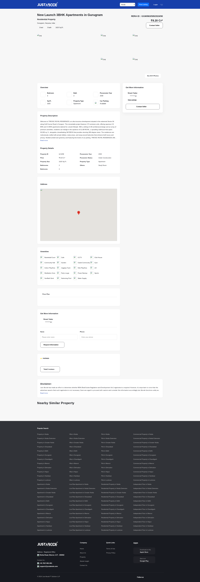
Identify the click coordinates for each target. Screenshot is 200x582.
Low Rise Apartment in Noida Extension (82, 488)
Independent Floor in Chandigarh (144, 509)
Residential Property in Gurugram (112, 505)
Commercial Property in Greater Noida (146, 442)
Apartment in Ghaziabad (45, 497)
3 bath (49, 27)
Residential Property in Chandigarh (112, 509)
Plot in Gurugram (106, 455)
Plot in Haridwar (106, 476)
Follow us (140, 577)
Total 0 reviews (49, 369)
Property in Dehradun (44, 467)
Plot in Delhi (105, 451)
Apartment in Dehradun (45, 517)
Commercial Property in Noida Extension (146, 438)
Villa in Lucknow (74, 480)
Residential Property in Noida (110, 484)
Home (82, 548)
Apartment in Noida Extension (47, 488)
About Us (83, 553)
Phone (82, 332)
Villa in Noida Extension (77, 438)
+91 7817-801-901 (46, 563)
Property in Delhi (42, 451)
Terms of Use (110, 548)
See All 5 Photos (153, 76)
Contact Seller (154, 25)
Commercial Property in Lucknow (144, 480)
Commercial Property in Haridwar (144, 476)
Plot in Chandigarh (107, 459)
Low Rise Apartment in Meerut (79, 513)
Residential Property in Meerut (111, 513)
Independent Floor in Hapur (142, 522)
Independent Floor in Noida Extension (145, 488)
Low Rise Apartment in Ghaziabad (80, 497)
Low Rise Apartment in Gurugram (80, 505)
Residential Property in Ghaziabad (112, 497)
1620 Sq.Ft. (59, 27)
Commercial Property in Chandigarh (145, 459)
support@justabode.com (49, 566)
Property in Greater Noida (45, 442)
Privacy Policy (110, 553)
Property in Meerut (43, 463)
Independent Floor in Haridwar (143, 526)
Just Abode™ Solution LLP (51, 576)
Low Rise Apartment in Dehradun (80, 517)
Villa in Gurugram (75, 455)
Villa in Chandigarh (75, 459)
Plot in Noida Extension (108, 438)
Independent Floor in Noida (142, 484)
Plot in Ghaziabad (107, 447)
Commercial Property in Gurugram (144, 455)
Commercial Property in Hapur (143, 472)
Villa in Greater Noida (76, 442)
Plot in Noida (105, 434)
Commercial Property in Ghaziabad (144, 447)
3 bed (41, 27)
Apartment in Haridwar (44, 526)
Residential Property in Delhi (110, 501)
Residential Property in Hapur (111, 522)
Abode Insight (84, 561)
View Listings (132, 100)
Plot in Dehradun (106, 467)
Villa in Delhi (73, 451)
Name (42, 332)
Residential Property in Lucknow (111, 530)
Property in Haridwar (44, 476)
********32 (48, 322)
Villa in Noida (73, 434)
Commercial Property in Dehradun (144, 467)
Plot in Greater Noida (108, 442)
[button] (143, 4)
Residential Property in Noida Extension (114, 488)
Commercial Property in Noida (143, 434)
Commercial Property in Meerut (143, 463)
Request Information (51, 345)
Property (83, 557)
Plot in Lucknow (106, 480)
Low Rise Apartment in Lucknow (79, 530)
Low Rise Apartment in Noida (78, 484)
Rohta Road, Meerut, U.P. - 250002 (51, 555)
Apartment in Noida (43, 484)
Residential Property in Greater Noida (113, 492)
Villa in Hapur (73, 472)
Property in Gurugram (44, 455)
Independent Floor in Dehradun (143, 517)
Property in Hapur (43, 472)
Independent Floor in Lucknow (143, 530)
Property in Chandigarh (44, 459)
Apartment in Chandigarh (45, 509)
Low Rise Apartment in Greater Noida (81, 492)
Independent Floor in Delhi (142, 501)
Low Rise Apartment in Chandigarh (80, 509)
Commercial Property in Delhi (143, 451)
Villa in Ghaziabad (75, 447)
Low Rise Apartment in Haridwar (79, 526)
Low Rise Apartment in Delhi (78, 501)
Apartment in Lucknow (44, 530)
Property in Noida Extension (46, 438)
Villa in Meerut (74, 463)
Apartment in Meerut (44, 513)
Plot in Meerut (105, 463)
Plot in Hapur (105, 472)
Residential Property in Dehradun (112, 517)
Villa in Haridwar (74, 476)
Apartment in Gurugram (45, 505)
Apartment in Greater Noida (46, 492)
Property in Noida (43, 434)
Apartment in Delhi (43, 501)
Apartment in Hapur (43, 522)
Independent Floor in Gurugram (143, 505)
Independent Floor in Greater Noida (145, 492)
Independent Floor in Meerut (142, 513)
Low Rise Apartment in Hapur (79, 522)
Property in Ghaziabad (44, 447)
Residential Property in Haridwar (111, 526)
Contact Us (83, 565)
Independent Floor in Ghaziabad (144, 497)
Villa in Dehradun (75, 467)
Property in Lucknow (44, 480)
